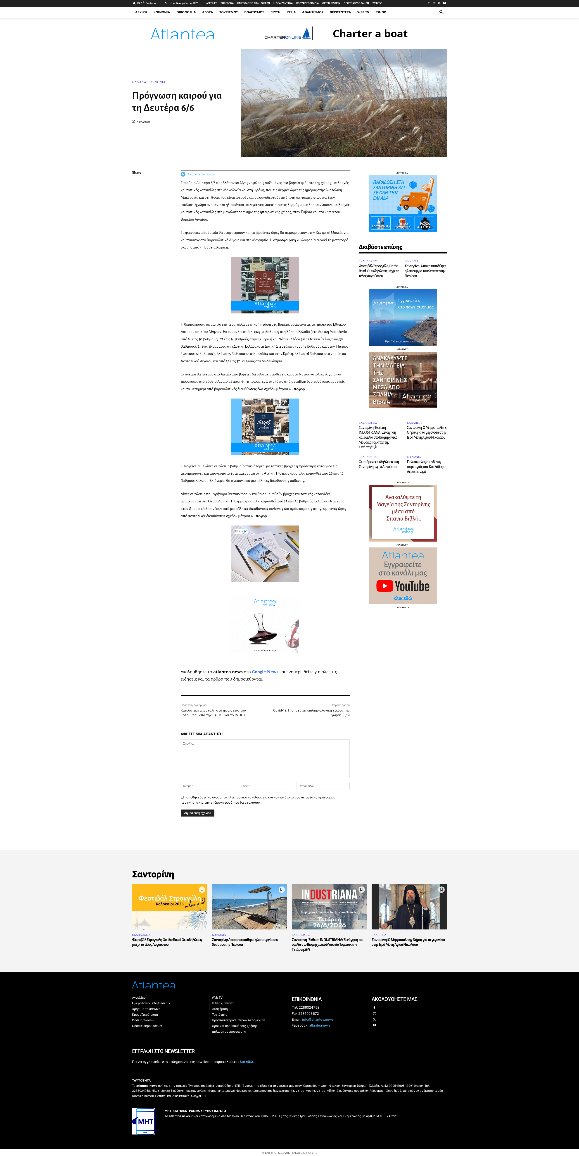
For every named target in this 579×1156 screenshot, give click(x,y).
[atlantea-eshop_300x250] (289, 607)
